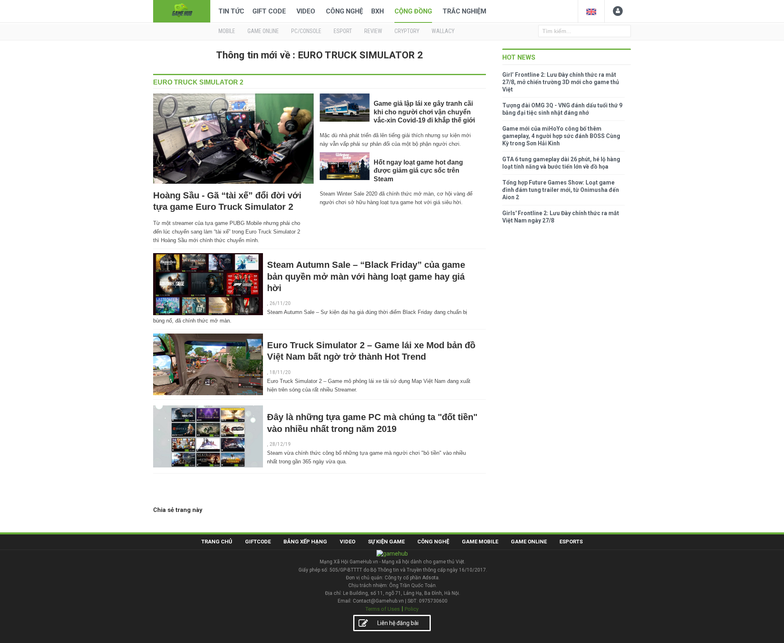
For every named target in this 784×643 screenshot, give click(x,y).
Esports (571, 541)
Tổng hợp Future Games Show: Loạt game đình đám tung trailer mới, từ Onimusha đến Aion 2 (560, 189)
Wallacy (443, 31)
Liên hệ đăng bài (398, 623)
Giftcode (258, 541)
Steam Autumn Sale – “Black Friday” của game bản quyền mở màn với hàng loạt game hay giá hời (366, 276)
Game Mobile (480, 541)
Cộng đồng (413, 11)
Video (305, 11)
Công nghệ (344, 11)
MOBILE (226, 31)
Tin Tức (231, 11)
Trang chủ (216, 541)
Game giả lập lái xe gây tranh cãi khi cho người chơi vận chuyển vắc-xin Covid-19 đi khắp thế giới (424, 112)
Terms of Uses (382, 609)
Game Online (529, 541)
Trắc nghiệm (464, 11)
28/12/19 (280, 444)
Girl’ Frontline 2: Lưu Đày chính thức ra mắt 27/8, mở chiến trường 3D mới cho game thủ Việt (560, 82)
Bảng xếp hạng (305, 541)
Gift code (269, 11)
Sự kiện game (386, 541)
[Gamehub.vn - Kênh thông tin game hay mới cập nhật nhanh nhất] (181, 10)
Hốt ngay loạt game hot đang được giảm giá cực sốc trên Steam (418, 170)
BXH (377, 11)
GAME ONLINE (263, 31)
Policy (412, 609)
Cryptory (406, 31)
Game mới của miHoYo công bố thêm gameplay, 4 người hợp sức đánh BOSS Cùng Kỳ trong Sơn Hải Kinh (561, 136)
